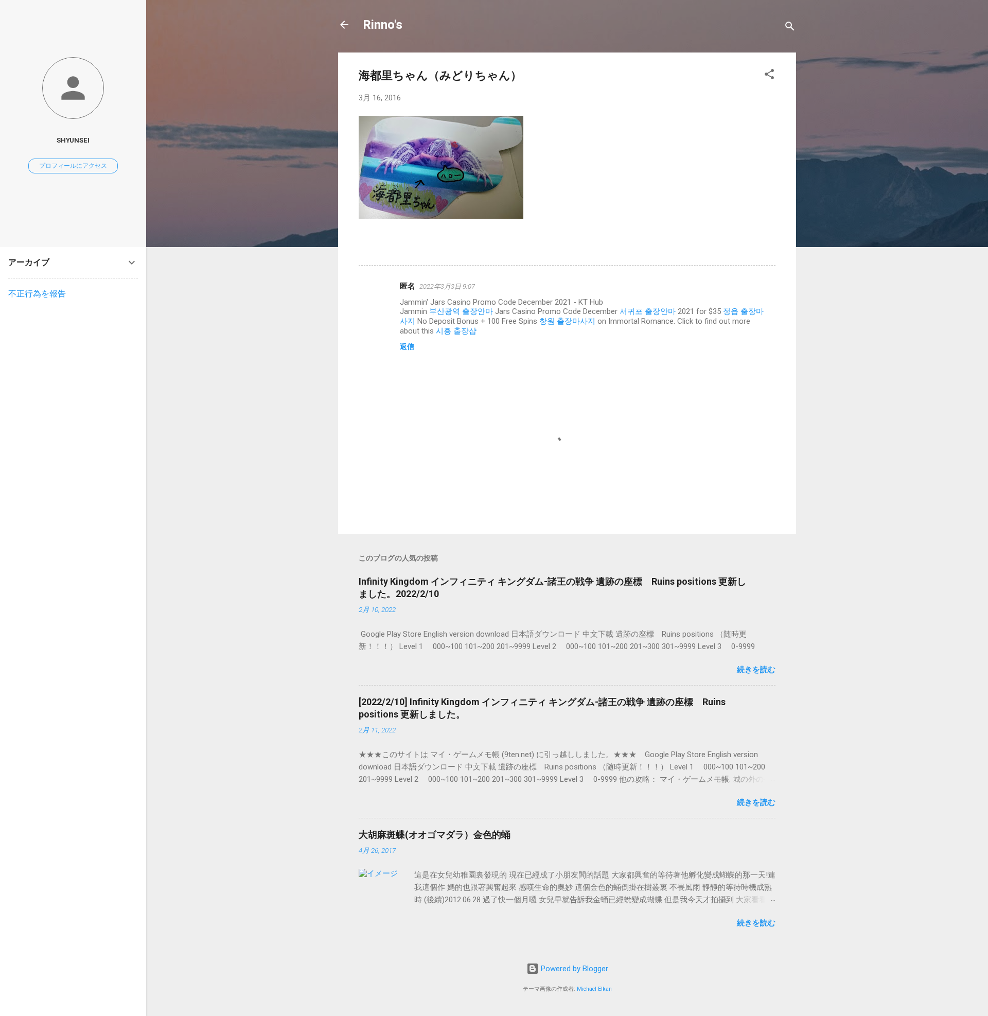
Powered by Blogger (573, 968)
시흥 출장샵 (456, 331)
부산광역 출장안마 (461, 311)
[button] (769, 76)
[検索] (790, 28)
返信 (407, 346)
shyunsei (73, 140)
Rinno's (382, 24)
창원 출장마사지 (567, 321)
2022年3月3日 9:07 (447, 286)
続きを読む (756, 669)
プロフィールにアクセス (73, 165)
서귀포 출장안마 (648, 311)
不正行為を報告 (37, 294)
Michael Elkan (594, 989)
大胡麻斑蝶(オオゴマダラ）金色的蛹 (434, 834)
